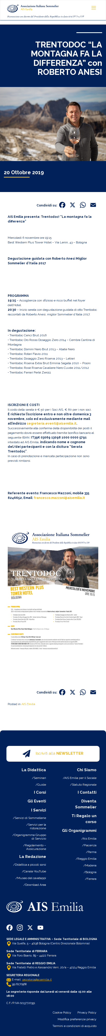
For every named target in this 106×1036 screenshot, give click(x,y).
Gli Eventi (37, 801)
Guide (41, 784)
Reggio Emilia (86, 858)
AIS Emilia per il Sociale (80, 778)
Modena (90, 865)
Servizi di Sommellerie (30, 818)
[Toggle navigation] (94, 8)
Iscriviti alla (59, 753)
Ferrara (91, 879)
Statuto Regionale (84, 784)
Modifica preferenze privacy (77, 1019)
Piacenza (90, 845)
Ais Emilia (89, 838)
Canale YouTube (35, 871)
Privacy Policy (86, 1012)
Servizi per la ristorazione (37, 826)
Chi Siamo (86, 770)
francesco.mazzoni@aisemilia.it (59, 498)
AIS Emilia (28, 704)
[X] (72, 205)
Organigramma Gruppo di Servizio (30, 836)
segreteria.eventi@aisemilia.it (51, 423)
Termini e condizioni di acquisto (74, 1026)
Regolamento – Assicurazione (35, 847)
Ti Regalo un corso (84, 819)
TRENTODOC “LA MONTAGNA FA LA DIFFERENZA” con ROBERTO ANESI (66, 58)
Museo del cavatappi (31, 878)
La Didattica (34, 770)
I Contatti (87, 792)
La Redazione (32, 856)
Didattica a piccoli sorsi (30, 864)
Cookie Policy (62, 1012)
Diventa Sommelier (85, 804)
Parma (92, 852)
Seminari (40, 778)
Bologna (90, 872)
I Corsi (40, 792)
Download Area (35, 885)
